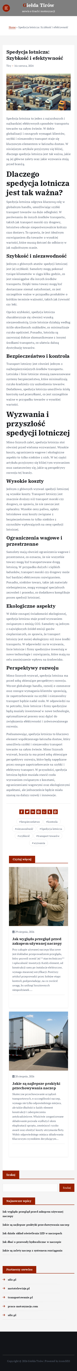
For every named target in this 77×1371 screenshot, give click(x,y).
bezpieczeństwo (30, 821)
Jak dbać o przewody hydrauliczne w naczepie (32, 1242)
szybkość (24, 836)
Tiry (8, 65)
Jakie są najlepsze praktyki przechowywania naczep (36, 1224)
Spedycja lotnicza (51, 829)
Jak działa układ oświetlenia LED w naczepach (32, 1233)
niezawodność (24, 829)
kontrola (53, 821)
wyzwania (39, 843)
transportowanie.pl (20, 1297)
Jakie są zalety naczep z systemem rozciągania (32, 1250)
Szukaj (11, 1175)
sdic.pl (12, 1279)
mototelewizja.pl (19, 1288)
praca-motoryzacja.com (23, 1306)
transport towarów (48, 836)
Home (12, 27)
